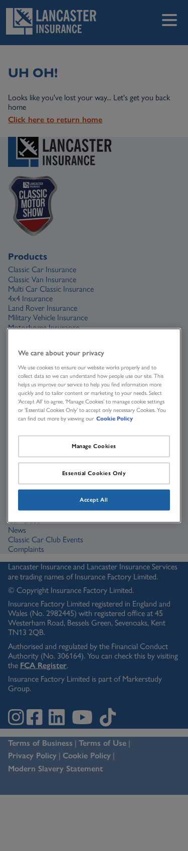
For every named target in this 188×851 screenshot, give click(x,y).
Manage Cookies (94, 446)
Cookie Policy (114, 418)
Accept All (94, 499)
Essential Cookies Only (94, 473)
